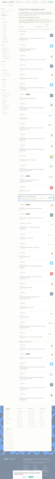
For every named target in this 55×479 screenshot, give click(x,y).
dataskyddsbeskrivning (19, 474)
